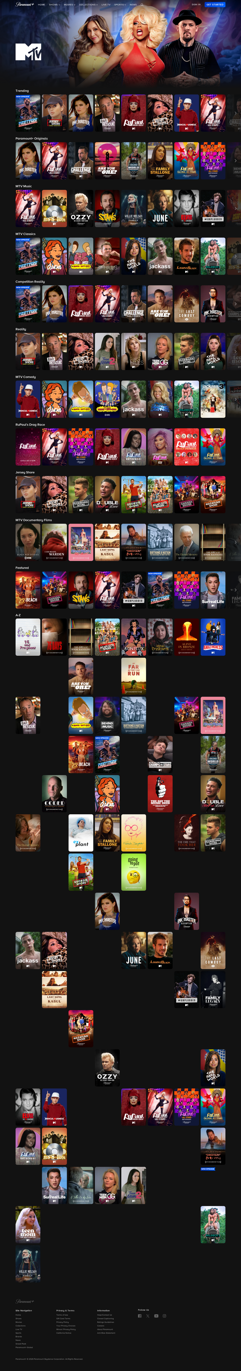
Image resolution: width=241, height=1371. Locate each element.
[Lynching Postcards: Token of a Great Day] (133, 989)
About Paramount (105, 1329)
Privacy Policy (62, 1322)
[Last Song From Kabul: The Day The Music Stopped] (54, 989)
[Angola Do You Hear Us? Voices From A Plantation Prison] (54, 676)
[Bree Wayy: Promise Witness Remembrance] (160, 715)
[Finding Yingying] (160, 833)
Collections (21, 1326)
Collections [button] (87, 5)
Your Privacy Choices (65, 1326)
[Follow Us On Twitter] (148, 1316)
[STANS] (81, 1146)
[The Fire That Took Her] (186, 833)
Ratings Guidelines (105, 1322)
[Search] (142, 4)
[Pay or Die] (160, 1068)
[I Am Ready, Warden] (81, 911)
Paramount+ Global (24, 1348)
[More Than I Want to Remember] (160, 1028)
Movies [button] (69, 5)
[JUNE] (133, 950)
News (133, 5)
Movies (19, 1322)
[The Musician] (186, 1028)
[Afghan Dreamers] (160, 637)
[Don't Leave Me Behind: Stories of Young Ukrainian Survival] (186, 793)
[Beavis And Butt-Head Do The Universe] (54, 715)
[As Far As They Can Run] (133, 676)
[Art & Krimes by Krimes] (107, 676)
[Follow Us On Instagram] (164, 1316)
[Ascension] (186, 676)
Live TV (106, 5)
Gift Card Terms (63, 1319)
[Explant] (81, 833)
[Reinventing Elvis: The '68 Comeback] (28, 1107)
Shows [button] (54, 5)
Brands (19, 1337)
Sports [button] (119, 5)
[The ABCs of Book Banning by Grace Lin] (81, 637)
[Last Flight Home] (28, 989)
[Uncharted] (160, 1224)
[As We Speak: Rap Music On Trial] (160, 676)
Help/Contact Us (104, 1315)
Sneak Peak (21, 1344)
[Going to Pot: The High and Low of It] (133, 872)
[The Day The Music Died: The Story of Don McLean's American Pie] (160, 793)
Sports (18, 1333)
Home (41, 5)
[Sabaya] (107, 1146)
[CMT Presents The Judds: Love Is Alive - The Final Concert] (107, 950)
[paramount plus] (25, 4)
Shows (18, 1319)
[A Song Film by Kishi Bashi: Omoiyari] (213, 1146)
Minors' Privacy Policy (66, 1329)
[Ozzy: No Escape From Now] (107, 1068)
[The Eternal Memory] (28, 833)
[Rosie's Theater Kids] (107, 1107)
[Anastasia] (28, 676)
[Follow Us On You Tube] (156, 1316)
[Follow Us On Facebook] (139, 1316)
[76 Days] (54, 637)
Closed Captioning (105, 1319)
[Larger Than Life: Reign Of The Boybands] (186, 950)
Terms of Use (62, 1315)
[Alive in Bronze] (186, 637)
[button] (28, 113)
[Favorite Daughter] (133, 833)
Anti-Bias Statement (106, 1333)
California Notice (63, 1333)
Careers (100, 1326)
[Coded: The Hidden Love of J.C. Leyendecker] (54, 793)
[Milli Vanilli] (133, 1028)
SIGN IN (196, 4)
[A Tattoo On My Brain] (81, 1185)
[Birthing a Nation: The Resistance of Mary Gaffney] (133, 715)
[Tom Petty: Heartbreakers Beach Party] (81, 1224)
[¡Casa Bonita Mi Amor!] (213, 715)
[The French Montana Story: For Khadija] (28, 872)
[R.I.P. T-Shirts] (186, 1068)
